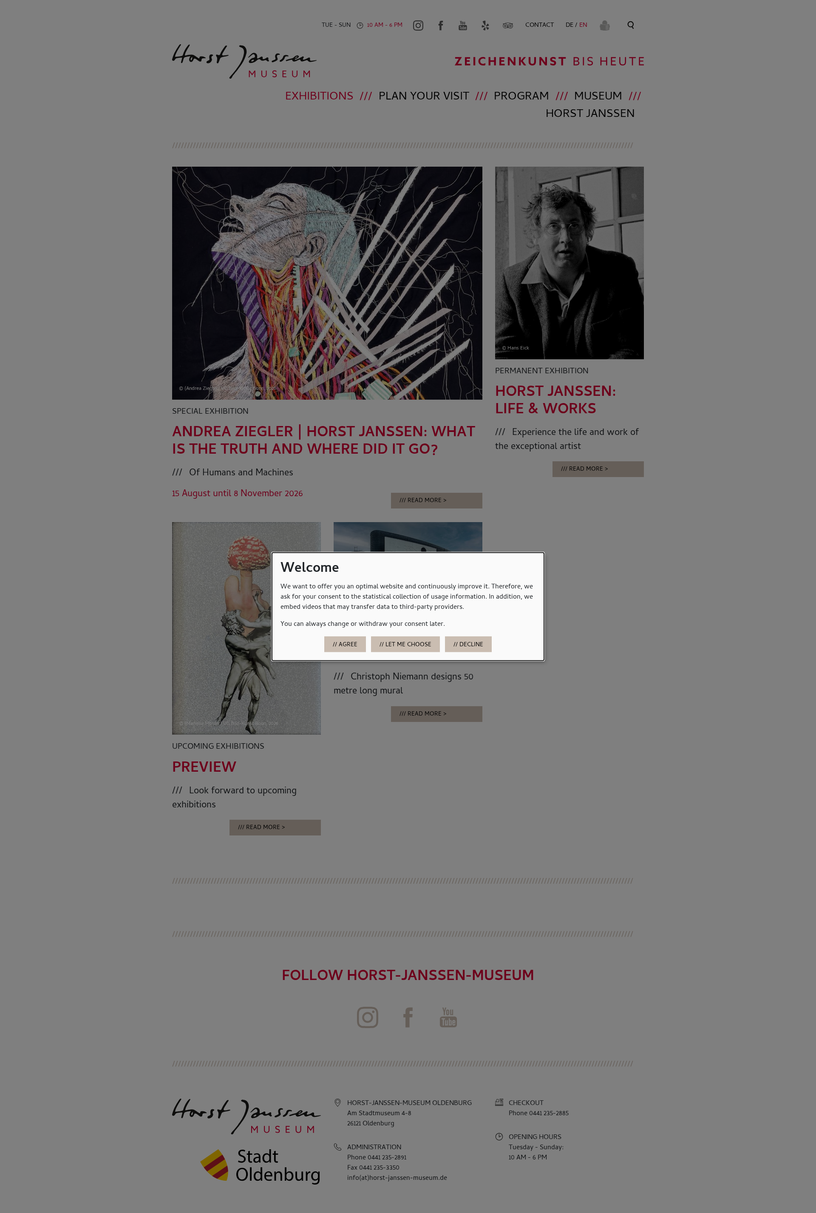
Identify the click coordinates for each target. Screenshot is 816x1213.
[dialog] (408, 606)
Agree (348, 645)
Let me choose (408, 645)
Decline (471, 645)
